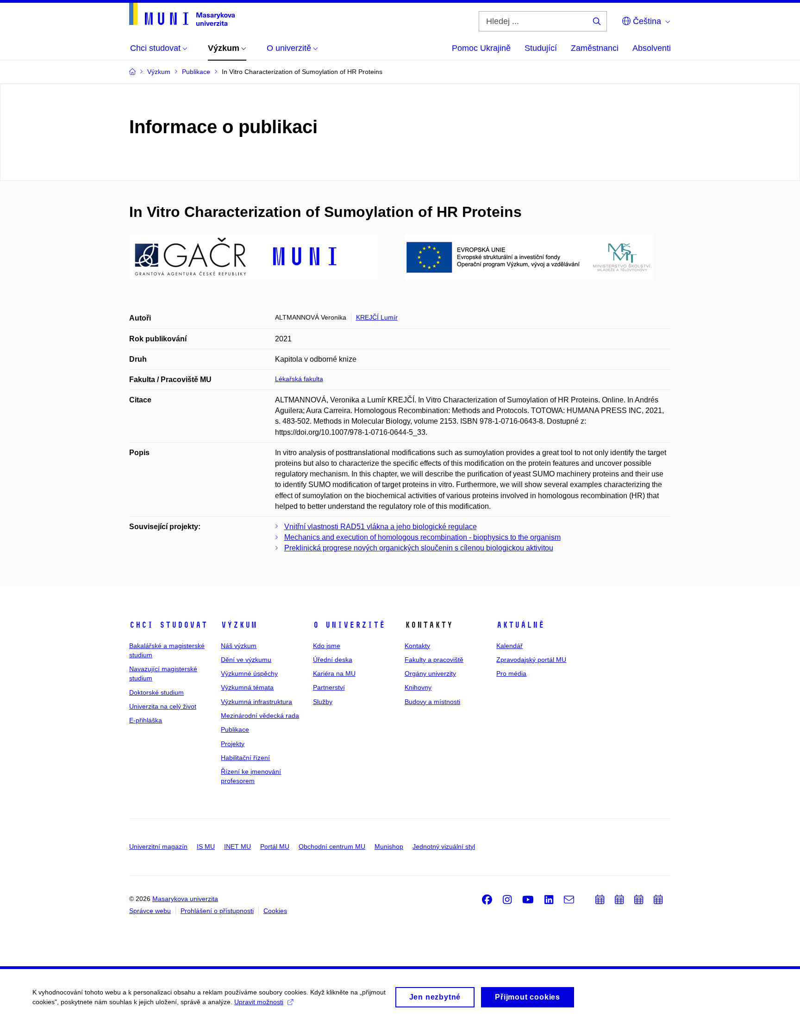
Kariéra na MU (334, 673)
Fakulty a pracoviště (434, 659)
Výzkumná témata (247, 687)
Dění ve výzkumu (246, 659)
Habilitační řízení (245, 757)
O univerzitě (349, 625)
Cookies (275, 910)
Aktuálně (520, 625)
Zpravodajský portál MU (531, 659)
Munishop (389, 846)
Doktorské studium (156, 692)
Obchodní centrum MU (332, 846)
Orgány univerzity (430, 673)
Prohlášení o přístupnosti (217, 910)
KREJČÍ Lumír (377, 317)
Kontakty (417, 645)
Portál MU (274, 846)
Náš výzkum (238, 645)
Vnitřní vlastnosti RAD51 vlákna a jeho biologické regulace (380, 527)
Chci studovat (168, 625)
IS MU (206, 846)
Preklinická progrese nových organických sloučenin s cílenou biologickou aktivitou (418, 548)
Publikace (235, 729)
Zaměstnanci (595, 48)
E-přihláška (145, 720)
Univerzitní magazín (158, 846)
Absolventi (651, 48)
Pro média (511, 673)
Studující (541, 48)
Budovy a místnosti (432, 701)
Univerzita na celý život (162, 706)
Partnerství (329, 687)
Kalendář (509, 645)
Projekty (232, 743)
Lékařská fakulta (299, 379)
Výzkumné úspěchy (249, 673)
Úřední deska (332, 659)
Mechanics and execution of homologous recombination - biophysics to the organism (422, 537)
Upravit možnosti (258, 1002)
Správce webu (150, 910)
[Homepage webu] (182, 14)
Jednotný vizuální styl (443, 846)
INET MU (237, 846)
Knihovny (418, 687)
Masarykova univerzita (185, 898)
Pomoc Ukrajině (481, 48)
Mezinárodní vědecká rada (260, 715)
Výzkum (239, 625)
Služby (322, 701)
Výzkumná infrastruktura (256, 701)
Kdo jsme (326, 645)
